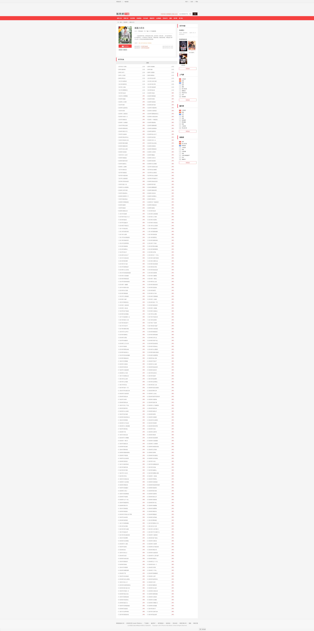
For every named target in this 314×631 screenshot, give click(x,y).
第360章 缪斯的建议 (153, 593)
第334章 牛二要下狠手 (154, 555)
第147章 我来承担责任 (125, 281)
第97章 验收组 (122, 208)
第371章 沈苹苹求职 (124, 611)
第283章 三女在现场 (124, 482)
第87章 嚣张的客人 (123, 193)
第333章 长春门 (123, 555)
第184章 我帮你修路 (153, 334)
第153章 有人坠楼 (124, 290)
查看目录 (120, 49)
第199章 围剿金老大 (124, 358)
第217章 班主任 (123, 384)
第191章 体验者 (123, 346)
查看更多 (188, 68)
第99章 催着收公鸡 (123, 210)
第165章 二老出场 (124, 308)
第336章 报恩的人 (153, 558)
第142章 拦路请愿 (153, 272)
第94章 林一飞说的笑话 (153, 202)
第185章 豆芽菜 (123, 337)
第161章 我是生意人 (124, 302)
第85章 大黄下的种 (123, 190)
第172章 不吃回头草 (153, 317)
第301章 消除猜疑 (124, 508)
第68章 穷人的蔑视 (152, 163)
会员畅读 (158, 18)
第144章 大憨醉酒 (153, 275)
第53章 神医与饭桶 (123, 143)
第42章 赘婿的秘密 (152, 125)
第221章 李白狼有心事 (125, 390)
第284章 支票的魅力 (153, 482)
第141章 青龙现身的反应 (125, 272)
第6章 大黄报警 (151, 72)
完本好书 (165, 18)
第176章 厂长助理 (153, 322)
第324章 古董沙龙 (153, 540)
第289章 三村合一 (124, 490)
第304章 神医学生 (153, 511)
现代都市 (125, 22)
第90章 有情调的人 (152, 196)
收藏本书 (125, 49)
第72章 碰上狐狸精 (152, 169)
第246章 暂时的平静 (153, 426)
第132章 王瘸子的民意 (154, 258)
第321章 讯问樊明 (124, 538)
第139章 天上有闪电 (124, 269)
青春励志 (149, 43)
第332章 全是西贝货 (153, 552)
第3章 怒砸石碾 (122, 69)
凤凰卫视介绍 (183, 623)
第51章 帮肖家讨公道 (124, 140)
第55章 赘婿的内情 (123, 146)
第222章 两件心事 (153, 390)
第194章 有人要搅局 (153, 349)
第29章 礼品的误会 (123, 107)
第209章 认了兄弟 (124, 373)
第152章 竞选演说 (153, 287)
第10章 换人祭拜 (152, 78)
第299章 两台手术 (124, 505)
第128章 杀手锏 (152, 252)
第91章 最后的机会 (123, 199)
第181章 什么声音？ (124, 331)
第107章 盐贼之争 (124, 222)
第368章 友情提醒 (153, 605)
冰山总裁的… (192, 52)
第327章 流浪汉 (123, 546)
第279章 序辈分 (123, 476)
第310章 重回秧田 (153, 520)
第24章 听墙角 (151, 99)
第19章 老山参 (144, 46)
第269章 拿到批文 (124, 461)
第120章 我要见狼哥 (153, 240)
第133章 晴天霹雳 (124, 261)
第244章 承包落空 (153, 423)
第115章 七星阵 (123, 234)
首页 (121, 22)
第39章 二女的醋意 (123, 122)
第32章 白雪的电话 (152, 110)
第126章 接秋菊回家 (153, 249)
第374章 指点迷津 (145, 48)
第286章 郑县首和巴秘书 (154, 484)
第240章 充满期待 (153, 417)
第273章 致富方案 (124, 467)
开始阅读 (126, 46)
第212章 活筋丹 (152, 375)
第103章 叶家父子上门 (125, 216)
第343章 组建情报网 (124, 570)
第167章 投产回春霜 (124, 311)
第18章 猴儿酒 (151, 90)
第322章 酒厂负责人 (153, 538)
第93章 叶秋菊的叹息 (124, 202)
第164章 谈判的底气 (153, 305)
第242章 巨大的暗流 (153, 420)
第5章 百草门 (121, 72)
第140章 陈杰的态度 (153, 269)
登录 (186, 1)
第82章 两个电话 (152, 184)
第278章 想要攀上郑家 (154, 473)
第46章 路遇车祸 (152, 131)
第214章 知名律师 (153, 378)
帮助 (197, 1)
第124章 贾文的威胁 (153, 246)
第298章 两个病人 (153, 502)
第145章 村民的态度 (124, 278)
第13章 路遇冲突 (123, 84)
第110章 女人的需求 (153, 225)
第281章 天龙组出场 (124, 479)
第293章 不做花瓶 (124, 496)
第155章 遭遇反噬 (124, 293)
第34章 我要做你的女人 (153, 113)
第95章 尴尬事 (122, 205)
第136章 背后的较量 (153, 264)
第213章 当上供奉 (124, 378)
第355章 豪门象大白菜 (125, 588)
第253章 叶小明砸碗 (124, 437)
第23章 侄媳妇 (122, 99)
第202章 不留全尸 (153, 361)
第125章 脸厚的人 (124, 249)
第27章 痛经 (122, 104)
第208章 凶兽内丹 (153, 370)
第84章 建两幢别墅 (152, 187)
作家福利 (168, 14)
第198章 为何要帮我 (153, 355)
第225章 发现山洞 (124, 396)
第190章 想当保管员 (153, 343)
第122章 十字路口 (153, 243)
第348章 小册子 (152, 576)
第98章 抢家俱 (151, 208)
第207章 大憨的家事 (124, 370)
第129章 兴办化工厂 (124, 255)
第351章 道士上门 (124, 582)
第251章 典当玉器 (124, 434)
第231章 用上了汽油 (124, 405)
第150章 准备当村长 (153, 284)
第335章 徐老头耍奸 (124, 558)
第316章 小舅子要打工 (154, 529)
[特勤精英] (183, 59)
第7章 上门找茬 (122, 75)
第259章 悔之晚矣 (124, 446)
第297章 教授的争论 (124, 502)
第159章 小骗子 (123, 299)
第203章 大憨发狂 (124, 364)
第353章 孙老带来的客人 (125, 585)
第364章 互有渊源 (153, 599)
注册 (191, 1)
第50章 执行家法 (152, 137)
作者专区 (163, 14)
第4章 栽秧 (150, 69)
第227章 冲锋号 (123, 399)
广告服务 (146, 623)
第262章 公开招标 (153, 449)
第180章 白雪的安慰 (153, 328)
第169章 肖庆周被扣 (124, 314)
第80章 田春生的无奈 (153, 181)
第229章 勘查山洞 (124, 402)
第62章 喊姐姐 (151, 154)
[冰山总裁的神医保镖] (192, 46)
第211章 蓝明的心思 (124, 375)
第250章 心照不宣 (153, 431)
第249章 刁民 (123, 431)
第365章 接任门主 (124, 602)
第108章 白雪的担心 (153, 222)
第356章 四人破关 (153, 588)
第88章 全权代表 (152, 193)
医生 (146, 43)
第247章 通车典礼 (124, 429)
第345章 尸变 (123, 573)
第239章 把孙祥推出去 (125, 417)
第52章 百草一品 (152, 140)
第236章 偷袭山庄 (153, 411)
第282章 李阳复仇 (153, 479)
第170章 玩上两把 (153, 314)
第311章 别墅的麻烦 (124, 523)
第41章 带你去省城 (123, 125)
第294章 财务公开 (153, 496)
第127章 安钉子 (123, 252)
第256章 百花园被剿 (153, 440)
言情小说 (126, 18)
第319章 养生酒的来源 (125, 535)
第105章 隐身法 (123, 219)
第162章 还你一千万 (153, 302)
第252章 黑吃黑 (152, 434)
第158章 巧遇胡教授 (153, 296)
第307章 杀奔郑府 (124, 517)
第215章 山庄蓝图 (124, 381)
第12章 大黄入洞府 (152, 81)
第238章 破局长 (152, 414)
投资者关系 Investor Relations (134, 623)
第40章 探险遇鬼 (152, 122)
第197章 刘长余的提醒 (125, 355)
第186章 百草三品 (153, 337)
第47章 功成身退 (123, 134)
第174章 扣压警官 (153, 319)
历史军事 (132, 18)
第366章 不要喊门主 (153, 602)
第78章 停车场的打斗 (153, 178)
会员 (176, 14)
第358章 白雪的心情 (153, 591)
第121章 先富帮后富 (124, 243)
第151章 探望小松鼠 (124, 287)
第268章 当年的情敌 (153, 458)
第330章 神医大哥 (153, 549)
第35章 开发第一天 (123, 116)
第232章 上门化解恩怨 (154, 405)
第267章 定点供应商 (124, 458)
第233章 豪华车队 (124, 408)
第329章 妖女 (123, 549)
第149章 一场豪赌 (124, 284)
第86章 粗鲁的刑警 (152, 190)
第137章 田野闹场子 (124, 266)
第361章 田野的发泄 (124, 596)
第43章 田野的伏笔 (123, 128)
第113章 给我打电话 (124, 231)
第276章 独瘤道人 (153, 470)
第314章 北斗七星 (153, 526)
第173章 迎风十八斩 (124, 319)
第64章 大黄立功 (152, 157)
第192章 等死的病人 (153, 346)
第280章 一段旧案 (153, 476)
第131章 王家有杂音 (124, 258)
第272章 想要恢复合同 (154, 464)
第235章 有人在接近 (124, 411)
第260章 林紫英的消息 (154, 446)
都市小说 (119, 18)
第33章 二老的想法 (123, 113)
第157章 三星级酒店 (124, 296)
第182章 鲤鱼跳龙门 (153, 331)
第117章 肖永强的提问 (125, 237)
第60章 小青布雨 (152, 152)
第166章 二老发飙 (153, 308)
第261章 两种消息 (124, 449)
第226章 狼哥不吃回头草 (154, 396)
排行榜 (175, 18)
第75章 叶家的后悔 (123, 175)
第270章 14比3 (152, 461)
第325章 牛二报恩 (124, 543)
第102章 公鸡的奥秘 (153, 213)
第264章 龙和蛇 (152, 452)
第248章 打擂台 (152, 429)
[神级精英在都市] (183, 46)
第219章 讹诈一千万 (124, 387)
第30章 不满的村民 (152, 107)
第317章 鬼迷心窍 (124, 532)
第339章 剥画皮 (123, 564)
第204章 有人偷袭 (153, 364)
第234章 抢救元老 (153, 408)
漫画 (170, 18)
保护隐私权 (161, 623)
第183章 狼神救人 (124, 334)
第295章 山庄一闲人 (124, 499)
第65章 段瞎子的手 (123, 160)
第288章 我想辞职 (153, 487)
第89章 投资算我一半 (124, 196)
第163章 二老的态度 (124, 305)
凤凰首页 (118, 1)
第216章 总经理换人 (153, 381)
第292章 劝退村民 (153, 493)
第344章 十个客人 (153, 570)
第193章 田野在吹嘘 (124, 349)
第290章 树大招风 (153, 490)
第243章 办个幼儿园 (124, 423)
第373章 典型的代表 (124, 614)
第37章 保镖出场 (123, 119)
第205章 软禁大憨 (124, 367)
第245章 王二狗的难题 (125, 426)
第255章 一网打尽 (124, 440)
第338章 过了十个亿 (153, 561)
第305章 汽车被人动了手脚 (126, 514)
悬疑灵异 (152, 18)
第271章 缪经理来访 (124, 464)
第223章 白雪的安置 (124, 393)
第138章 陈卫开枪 (153, 266)
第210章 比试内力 (153, 373)
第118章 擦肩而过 (153, 237)
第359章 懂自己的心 (124, 593)
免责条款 (168, 623)
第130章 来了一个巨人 (154, 255)
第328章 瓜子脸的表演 (154, 546)
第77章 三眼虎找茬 (123, 178)
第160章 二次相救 (153, 299)
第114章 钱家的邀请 (153, 231)
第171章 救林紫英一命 (125, 317)
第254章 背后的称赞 (153, 437)
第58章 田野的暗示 (152, 149)
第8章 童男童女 (151, 75)
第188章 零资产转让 (153, 340)
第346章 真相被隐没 (153, 573)
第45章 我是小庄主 (123, 131)
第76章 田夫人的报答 (153, 175)
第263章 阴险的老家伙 (125, 452)
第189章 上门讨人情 (124, 343)
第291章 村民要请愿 (124, 493)
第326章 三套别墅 (153, 543)
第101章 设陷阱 (123, 213)
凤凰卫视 (195, 623)
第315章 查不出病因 (124, 529)
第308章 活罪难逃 (153, 517)
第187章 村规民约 (124, 340)
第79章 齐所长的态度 (124, 181)
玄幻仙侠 (145, 18)
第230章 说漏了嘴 (153, 402)
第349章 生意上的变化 (125, 579)
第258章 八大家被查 (153, 443)
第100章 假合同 (152, 210)
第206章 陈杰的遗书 (153, 367)
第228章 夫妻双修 (153, 399)
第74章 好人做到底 (152, 172)
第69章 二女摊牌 (123, 166)
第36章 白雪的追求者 (153, 116)
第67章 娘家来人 (123, 163)
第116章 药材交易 (153, 234)
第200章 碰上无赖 (153, 358)
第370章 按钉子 (152, 608)
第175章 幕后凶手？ (124, 322)
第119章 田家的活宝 (124, 240)
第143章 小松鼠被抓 (124, 275)
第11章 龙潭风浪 (123, 81)
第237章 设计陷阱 (124, 414)
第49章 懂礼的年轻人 (124, 137)
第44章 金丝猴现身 (152, 128)
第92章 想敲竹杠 (152, 199)
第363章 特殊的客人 (124, 599)
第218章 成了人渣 (153, 384)
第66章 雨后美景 (152, 160)
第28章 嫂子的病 (152, 104)
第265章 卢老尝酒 (124, 455)
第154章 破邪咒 (152, 290)
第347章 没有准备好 (124, 576)
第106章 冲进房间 (153, 219)
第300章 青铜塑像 (153, 505)
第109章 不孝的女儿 (124, 225)
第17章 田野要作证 (123, 90)
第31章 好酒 (122, 110)
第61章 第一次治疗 (123, 154)
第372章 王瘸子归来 (153, 611)
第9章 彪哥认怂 (122, 78)
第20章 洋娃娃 (151, 93)
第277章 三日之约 (124, 473)
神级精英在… (183, 52)
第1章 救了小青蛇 (122, 66)
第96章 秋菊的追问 (152, 205)
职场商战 (139, 18)
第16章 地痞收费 (152, 87)
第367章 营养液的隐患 (125, 605)
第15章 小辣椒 (122, 87)
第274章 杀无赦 (152, 467)
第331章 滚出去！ (124, 552)
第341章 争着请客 (124, 567)
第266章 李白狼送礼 (153, 455)
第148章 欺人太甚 (153, 281)
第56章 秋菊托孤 (152, 146)
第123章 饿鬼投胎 (124, 246)
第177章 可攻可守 (124, 325)
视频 (190, 623)
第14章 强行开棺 (152, 84)
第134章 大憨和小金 (153, 261)
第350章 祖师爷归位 (153, 579)
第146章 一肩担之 (153, 278)
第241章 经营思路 (124, 420)
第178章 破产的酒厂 (153, 325)
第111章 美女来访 (124, 228)
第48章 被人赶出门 (152, 134)
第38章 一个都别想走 (153, 119)
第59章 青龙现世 (123, 152)
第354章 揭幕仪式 (153, 585)
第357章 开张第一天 (124, 591)
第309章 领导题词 (124, 520)
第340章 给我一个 (153, 564)
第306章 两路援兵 (153, 514)
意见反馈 (175, 623)
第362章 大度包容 (153, 596)
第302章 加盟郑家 (153, 508)
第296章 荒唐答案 (153, 499)
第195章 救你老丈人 (124, 352)
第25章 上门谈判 (123, 101)
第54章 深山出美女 (152, 143)
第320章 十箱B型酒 (153, 535)
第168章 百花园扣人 (153, 311)
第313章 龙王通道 (124, 526)
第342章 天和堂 (152, 567)
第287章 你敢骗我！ (124, 487)
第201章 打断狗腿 (124, 361)
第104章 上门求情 (153, 216)
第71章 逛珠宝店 (123, 169)
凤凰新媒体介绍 (120, 623)
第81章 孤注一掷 (123, 184)
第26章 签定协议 (152, 101)
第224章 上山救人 (153, 393)
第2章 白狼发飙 (151, 66)
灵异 (142, 43)
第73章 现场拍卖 (123, 172)
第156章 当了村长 (153, 293)
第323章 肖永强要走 (124, 540)
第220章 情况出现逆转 (154, 387)
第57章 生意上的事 (123, 149)
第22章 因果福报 (152, 96)
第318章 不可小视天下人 (154, 532)
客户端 (181, 18)
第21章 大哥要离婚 (123, 96)
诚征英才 (153, 623)
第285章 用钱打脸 (124, 484)
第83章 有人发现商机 (124, 187)
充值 (173, 14)
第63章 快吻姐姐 (123, 157)
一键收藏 (126, 1)
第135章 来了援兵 (124, 264)
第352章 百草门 (152, 582)
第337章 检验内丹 (124, 561)
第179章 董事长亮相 (124, 328)
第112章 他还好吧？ (153, 228)
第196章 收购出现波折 (154, 352)
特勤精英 (183, 65)
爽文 (140, 43)
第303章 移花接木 (124, 511)
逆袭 (144, 43)
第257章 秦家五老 (124, 443)
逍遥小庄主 (132, 22)
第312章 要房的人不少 (154, 523)
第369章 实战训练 (124, 608)
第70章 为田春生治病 (153, 166)
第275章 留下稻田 (124, 470)
